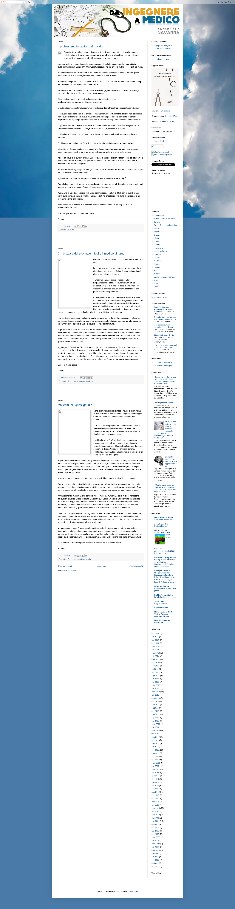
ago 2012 (155, 714)
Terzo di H (159, 601)
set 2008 (155, 860)
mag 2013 (155, 685)
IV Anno (157, 254)
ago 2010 (155, 792)
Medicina (89, 381)
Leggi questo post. (162, 59)
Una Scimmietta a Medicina (162, 621)
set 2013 (155, 672)
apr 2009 (155, 840)
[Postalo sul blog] (78, 226)
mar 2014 (155, 653)
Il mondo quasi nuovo (163, 362)
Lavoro (157, 257)
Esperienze (159, 232)
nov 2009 (155, 821)
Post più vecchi (136, 566)
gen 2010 (155, 815)
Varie (156, 283)
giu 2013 (155, 682)
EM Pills (158, 549)
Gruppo (157, 235)
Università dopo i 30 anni (164, 277)
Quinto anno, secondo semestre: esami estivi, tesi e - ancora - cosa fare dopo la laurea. (165, 488)
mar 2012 (155, 730)
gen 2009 (155, 850)
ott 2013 (155, 669)
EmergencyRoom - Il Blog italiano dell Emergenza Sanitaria (163, 573)
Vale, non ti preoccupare (163, 520)
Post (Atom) (71, 571)
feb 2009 (155, 847)
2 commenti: (66, 226)
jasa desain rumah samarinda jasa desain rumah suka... (163, 327)
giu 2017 (155, 633)
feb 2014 (155, 656)
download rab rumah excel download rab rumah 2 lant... (165, 347)
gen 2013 (155, 698)
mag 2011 (155, 763)
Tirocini (157, 274)
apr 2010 (155, 805)
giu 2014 (155, 643)
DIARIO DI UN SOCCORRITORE (162, 531)
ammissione (159, 215)
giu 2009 (155, 834)
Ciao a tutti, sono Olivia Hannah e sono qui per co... (164, 337)
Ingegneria (158, 248)
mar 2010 (155, 808)
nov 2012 (155, 705)
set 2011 (155, 750)
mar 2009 (155, 844)
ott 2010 (155, 785)
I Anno (69, 381)
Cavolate (70, 230)
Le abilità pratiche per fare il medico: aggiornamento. (171, 461)
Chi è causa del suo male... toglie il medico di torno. (91, 253)
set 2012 (155, 711)
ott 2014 (155, 637)
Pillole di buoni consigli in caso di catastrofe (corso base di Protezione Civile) (164, 579)
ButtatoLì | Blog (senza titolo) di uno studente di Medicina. (165, 559)
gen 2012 (155, 737)
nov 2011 (155, 743)
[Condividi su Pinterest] (85, 226)
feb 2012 (155, 734)
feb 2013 (155, 695)
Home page (101, 566)
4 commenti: (66, 555)
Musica (157, 264)
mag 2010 (155, 802)
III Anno (157, 244)
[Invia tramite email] (75, 226)
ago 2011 (155, 753)
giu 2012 (155, 721)
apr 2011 (155, 766)
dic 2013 (155, 662)
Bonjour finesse (160, 604)
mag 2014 (155, 646)
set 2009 (155, 827)
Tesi (155, 270)
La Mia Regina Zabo (163, 595)
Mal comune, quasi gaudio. (75, 405)
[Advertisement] (100, 240)
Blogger (134, 891)
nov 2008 (155, 853)
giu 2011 (155, 759)
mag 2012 (155, 724)
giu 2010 (155, 798)
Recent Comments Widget (159, 297)
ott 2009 (155, 824)
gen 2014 (155, 659)
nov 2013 (155, 666)
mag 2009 (155, 837)
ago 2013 (155, 675)
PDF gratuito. (165, 111)
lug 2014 (155, 640)
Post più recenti (65, 566)
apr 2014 (155, 650)
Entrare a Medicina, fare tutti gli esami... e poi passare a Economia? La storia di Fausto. (165, 380)
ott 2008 (155, 857)
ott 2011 (154, 747)
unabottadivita (161, 608)
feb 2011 (155, 772)
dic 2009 (155, 818)
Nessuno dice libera (163, 517)
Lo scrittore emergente (164, 365)
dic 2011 (155, 740)
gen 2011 (155, 776)
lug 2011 (155, 756)
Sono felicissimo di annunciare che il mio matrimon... (163, 309)
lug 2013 (155, 679)
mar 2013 (155, 692)
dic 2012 (155, 701)
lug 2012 (155, 717)
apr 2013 (155, 688)
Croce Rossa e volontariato (165, 225)
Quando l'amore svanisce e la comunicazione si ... (165, 318)
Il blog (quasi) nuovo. (163, 49)
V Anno (157, 280)
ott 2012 (155, 708)
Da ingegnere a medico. (165, 403)
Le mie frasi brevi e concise (165, 597)
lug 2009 (155, 831)
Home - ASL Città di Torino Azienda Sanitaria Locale (163, 614)
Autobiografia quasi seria (164, 219)
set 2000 (155, 866)
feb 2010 (155, 811)
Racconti (157, 267)
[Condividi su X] (80, 226)
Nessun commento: (68, 378)
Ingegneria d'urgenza (163, 45)
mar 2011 (155, 769)
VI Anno (157, 287)
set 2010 (155, 789)
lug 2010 (155, 795)
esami (156, 228)
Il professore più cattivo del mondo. (80, 46)
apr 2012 (155, 727)
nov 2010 (155, 782)
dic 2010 (155, 779)
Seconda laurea (161, 586)
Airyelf (117, 891)
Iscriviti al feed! (157, 141)
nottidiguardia (161, 524)
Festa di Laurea (160, 526)
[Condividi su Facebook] (83, 226)
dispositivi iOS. (171, 116)
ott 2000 (155, 863)
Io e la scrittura (79, 381)
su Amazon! (169, 121)
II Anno (157, 241)
